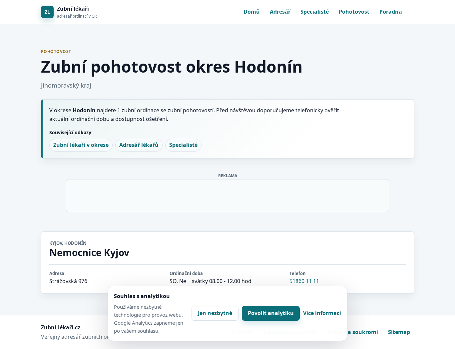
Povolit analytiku (271, 313)
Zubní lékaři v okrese (81, 145)
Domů (251, 11)
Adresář (280, 11)
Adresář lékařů (139, 145)
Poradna (390, 11)
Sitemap (399, 332)
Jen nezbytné (215, 313)
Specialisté (314, 11)
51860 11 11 (304, 281)
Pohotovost (354, 11)
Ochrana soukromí (353, 332)
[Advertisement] (227, 194)
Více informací (322, 313)
